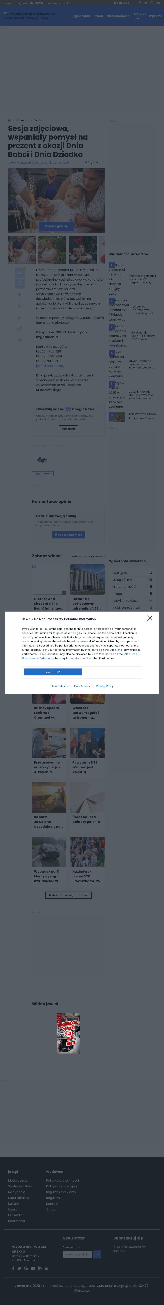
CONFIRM (53, 671)
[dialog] (82, 653)
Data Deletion (59, 686)
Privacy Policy (104, 686)
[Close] (151, 619)
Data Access (82, 686)
